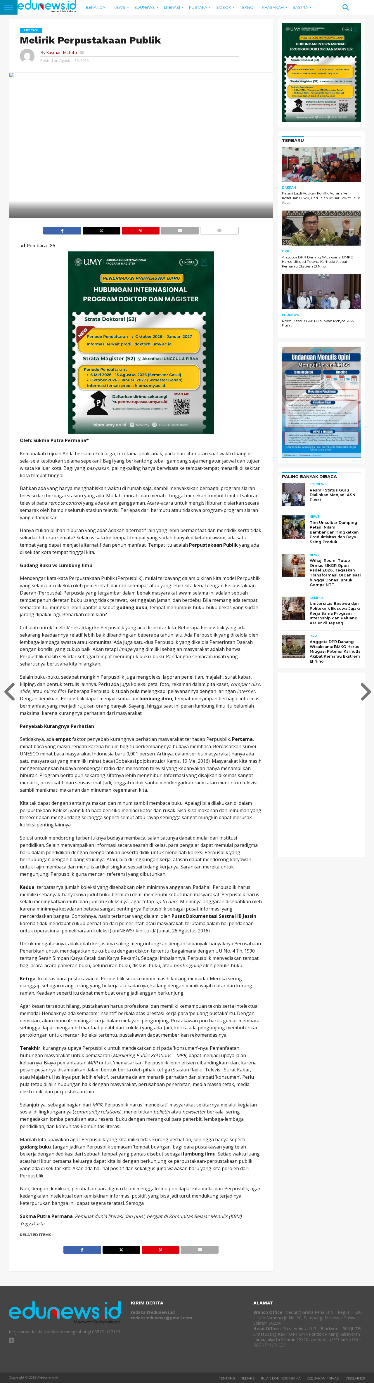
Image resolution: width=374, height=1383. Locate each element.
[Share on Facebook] (62, 229)
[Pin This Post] (141, 229)
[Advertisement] (326, 764)
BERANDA (95, 7)
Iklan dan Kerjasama (281, 1378)
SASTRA (300, 7)
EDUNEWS (144, 7)
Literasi (172, 7)
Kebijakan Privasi (323, 1378)
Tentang (227, 1378)
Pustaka (198, 7)
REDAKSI (248, 1378)
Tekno (247, 7)
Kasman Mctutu (61, 52)
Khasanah (273, 7)
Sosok (223, 7)
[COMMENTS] (219, 229)
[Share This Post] (101, 229)
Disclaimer (355, 1378)
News (119, 7)
